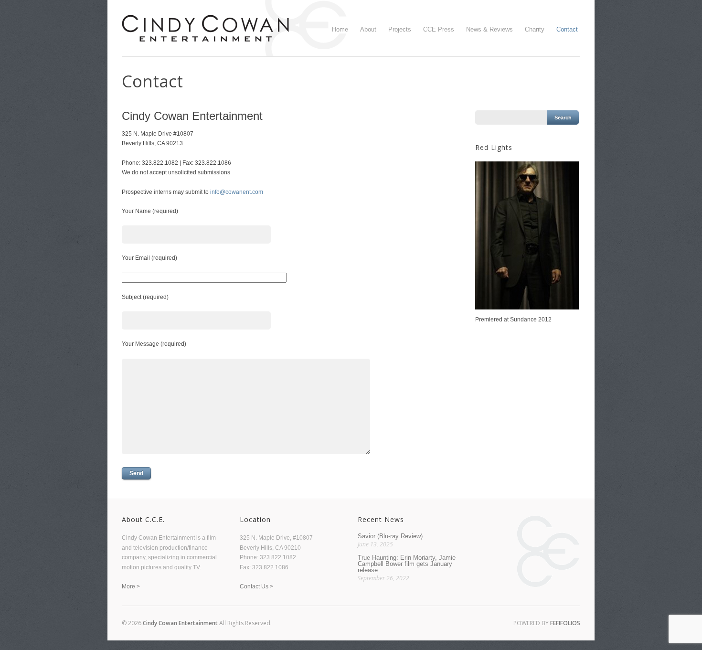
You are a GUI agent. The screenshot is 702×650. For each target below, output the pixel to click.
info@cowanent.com (236, 192)
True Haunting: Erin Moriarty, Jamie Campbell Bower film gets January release (407, 564)
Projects (399, 29)
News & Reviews (489, 29)
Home (340, 29)
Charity (534, 29)
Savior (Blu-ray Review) (390, 536)
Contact (567, 29)
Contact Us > (256, 586)
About (368, 29)
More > (131, 586)
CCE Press (438, 29)
